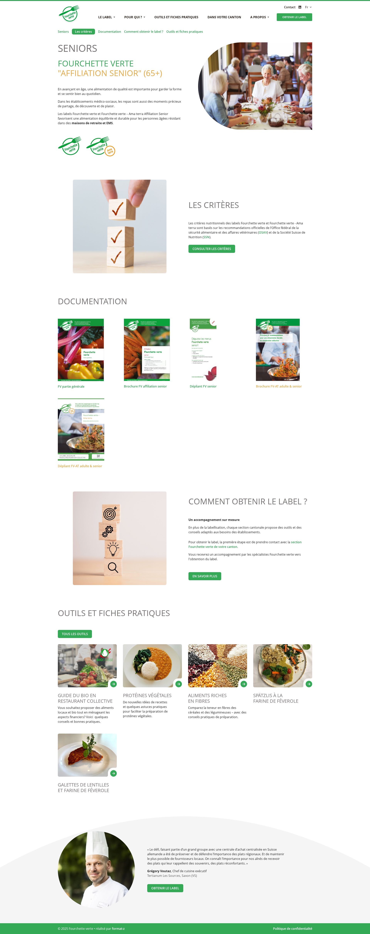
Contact (289, 7)
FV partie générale (71, 386)
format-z (118, 928)
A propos (258, 17)
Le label (105, 17)
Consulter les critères (212, 249)
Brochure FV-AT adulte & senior (279, 386)
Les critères (83, 31)
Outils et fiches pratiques (176, 17)
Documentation (109, 31)
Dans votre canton (224, 17)
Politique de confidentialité (292, 928)
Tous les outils (75, 634)
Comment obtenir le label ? (143, 31)
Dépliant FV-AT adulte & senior (80, 466)
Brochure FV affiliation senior (145, 386)
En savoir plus (205, 576)
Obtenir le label (294, 17)
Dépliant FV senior (203, 386)
